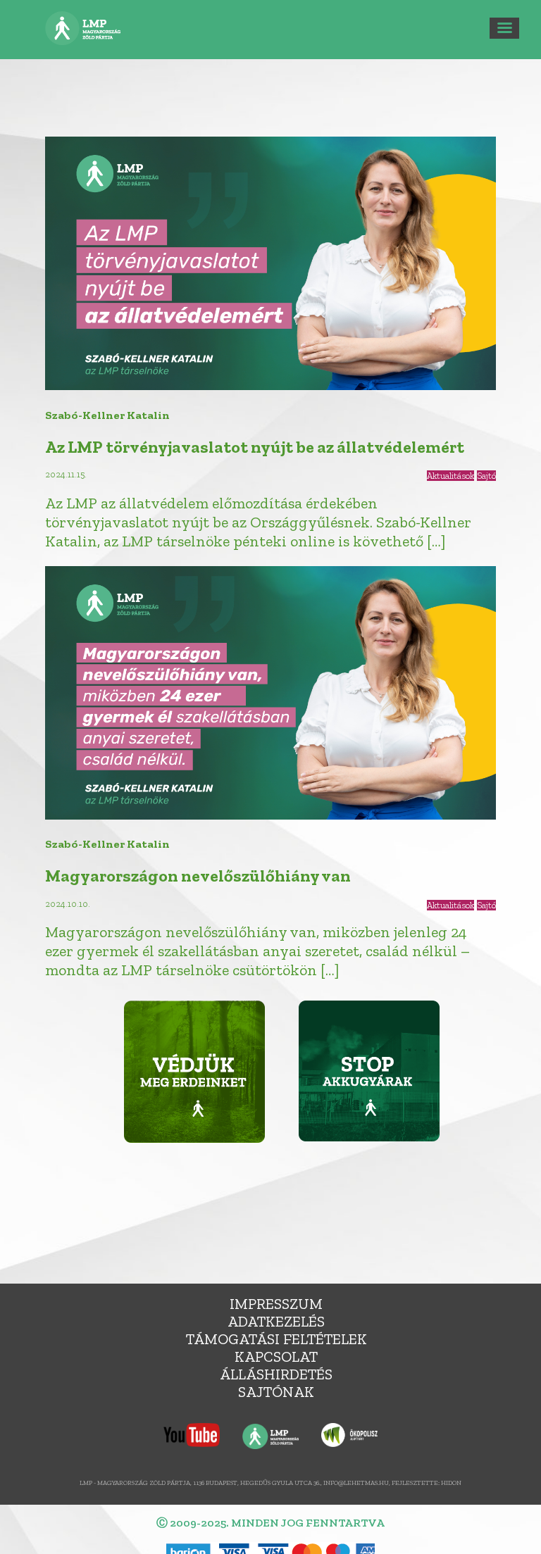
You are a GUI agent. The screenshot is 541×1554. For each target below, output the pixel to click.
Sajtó (486, 475)
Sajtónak (276, 1392)
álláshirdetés (276, 1374)
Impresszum (276, 1303)
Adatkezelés (276, 1321)
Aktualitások (450, 475)
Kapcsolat (276, 1356)
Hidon (451, 1482)
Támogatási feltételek (276, 1339)
